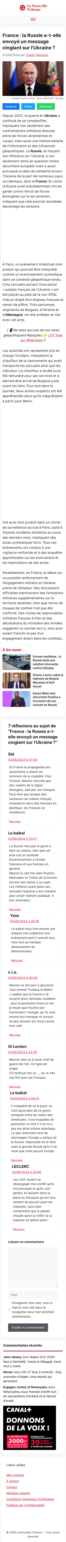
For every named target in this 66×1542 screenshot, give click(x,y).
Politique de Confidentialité (25, 1505)
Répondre (15, 821)
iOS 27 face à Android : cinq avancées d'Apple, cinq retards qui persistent (32, 1376)
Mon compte (15, 1475)
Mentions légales (18, 1493)
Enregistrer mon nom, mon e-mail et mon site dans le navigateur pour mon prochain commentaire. (33, 1309)
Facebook (11, 106)
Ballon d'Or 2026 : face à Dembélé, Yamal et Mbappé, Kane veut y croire (32, 1361)
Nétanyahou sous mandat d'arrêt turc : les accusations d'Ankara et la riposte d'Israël (30, 1396)
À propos (12, 1481)
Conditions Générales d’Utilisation (30, 1499)
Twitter (28, 106)
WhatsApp (46, 106)
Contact (11, 1487)
